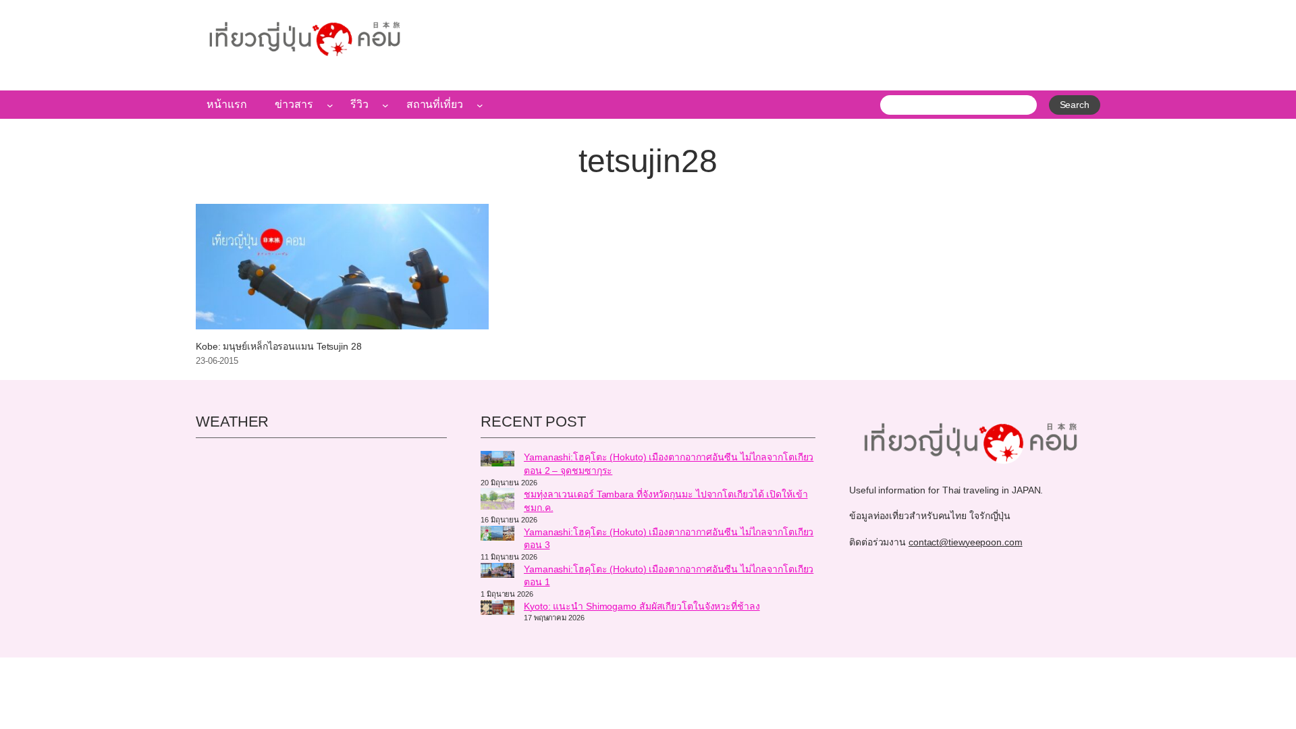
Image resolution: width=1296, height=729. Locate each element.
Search (1074, 104)
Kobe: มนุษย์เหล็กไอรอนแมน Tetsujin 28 (279, 347)
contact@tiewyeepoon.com (966, 542)
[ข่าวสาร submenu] (330, 104)
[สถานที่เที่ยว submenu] (480, 104)
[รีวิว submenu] (385, 104)
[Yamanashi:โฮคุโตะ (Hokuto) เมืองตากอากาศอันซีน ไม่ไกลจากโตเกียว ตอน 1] (497, 572)
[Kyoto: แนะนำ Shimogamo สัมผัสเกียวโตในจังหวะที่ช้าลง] (497, 609)
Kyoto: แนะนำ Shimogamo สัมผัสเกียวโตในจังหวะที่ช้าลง (642, 606)
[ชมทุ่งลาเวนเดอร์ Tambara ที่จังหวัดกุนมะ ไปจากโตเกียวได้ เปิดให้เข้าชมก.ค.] (497, 501)
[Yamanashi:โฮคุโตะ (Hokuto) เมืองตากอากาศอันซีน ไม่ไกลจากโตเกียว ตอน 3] (497, 535)
